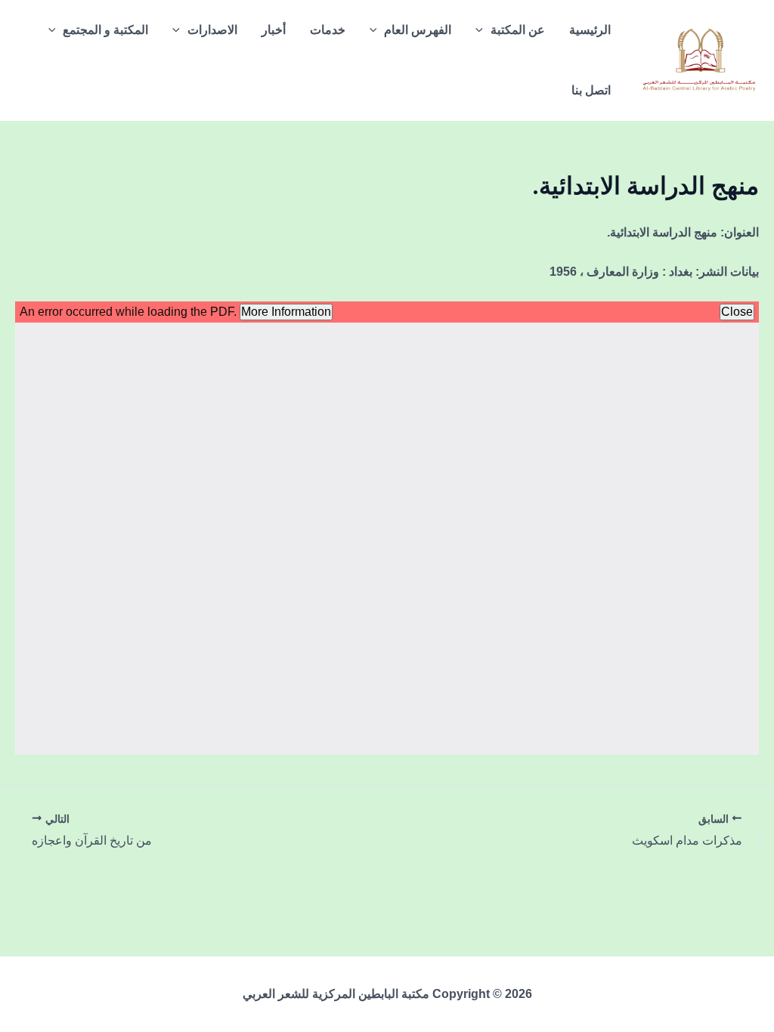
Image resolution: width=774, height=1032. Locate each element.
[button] (483, 30)
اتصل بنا (591, 90)
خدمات (327, 29)
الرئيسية (590, 29)
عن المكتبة (518, 29)
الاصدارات (212, 29)
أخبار (274, 29)
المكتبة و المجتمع (105, 29)
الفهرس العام (417, 29)
